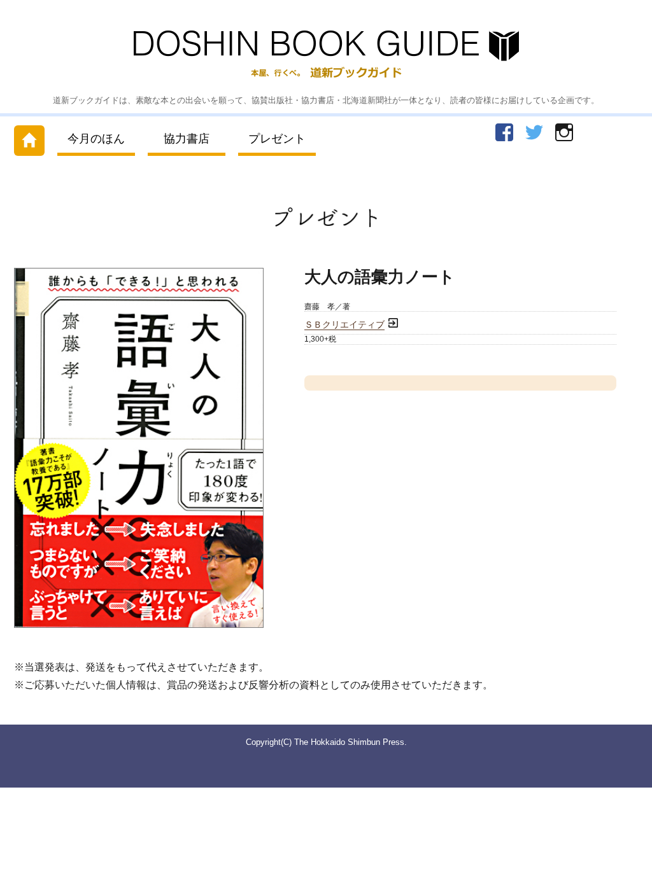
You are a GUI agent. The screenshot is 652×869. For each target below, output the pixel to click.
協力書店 (186, 138)
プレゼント (277, 138)
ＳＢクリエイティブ (344, 325)
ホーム (29, 137)
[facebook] (504, 132)
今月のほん (96, 138)
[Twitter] (534, 132)
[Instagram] (564, 132)
